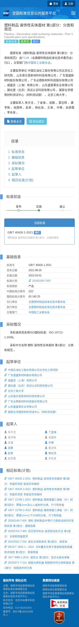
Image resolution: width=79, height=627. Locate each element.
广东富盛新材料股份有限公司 (25, 375)
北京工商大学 (16, 390)
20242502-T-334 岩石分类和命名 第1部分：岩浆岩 (37, 541)
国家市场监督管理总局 (55, 585)
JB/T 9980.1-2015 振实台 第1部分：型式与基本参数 (38, 557)
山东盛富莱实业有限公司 (22, 406)
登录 (55, 3)
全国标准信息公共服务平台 (33, 13)
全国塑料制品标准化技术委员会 (47, 301)
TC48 (25, 57)
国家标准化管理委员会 (55, 589)
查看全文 (16, 121)
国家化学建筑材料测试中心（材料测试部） (33, 411)
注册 (70, 3)
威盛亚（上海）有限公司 (22, 380)
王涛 (10, 442)
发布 (18, 206)
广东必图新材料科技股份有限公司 (27, 401)
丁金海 (52, 432)
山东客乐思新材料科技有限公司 (26, 396)
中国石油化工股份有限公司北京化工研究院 (33, 369)
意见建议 (38, 121)
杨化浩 (52, 453)
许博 (51, 442)
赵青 (10, 453)
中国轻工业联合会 (39, 62)
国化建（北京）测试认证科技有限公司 (30, 385)
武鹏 (10, 447)
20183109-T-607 (41, 280)
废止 (62, 206)
